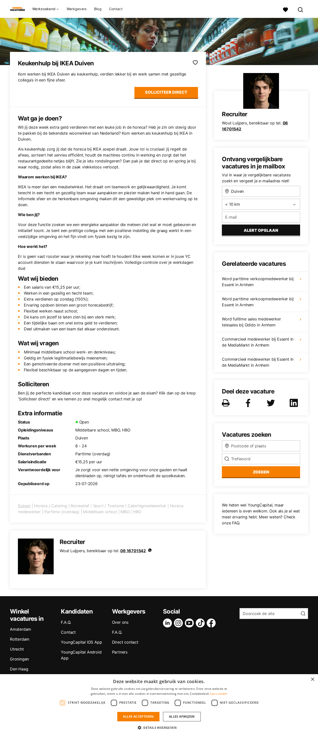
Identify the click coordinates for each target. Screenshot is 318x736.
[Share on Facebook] (248, 402)
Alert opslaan (261, 230)
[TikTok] (201, 623)
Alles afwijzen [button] (182, 716)
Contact (115, 9)
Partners (119, 652)
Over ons (120, 622)
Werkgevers (77, 9)
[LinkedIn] (168, 623)
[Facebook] (212, 623)
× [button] (312, 679)
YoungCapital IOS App (81, 642)
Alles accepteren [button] (138, 716)
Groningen (19, 659)
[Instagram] (179, 623)
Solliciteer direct (166, 92)
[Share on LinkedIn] (294, 402)
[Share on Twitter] (271, 402)
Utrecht (17, 649)
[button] (159, 727)
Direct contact (125, 642)
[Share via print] (227, 402)
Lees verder (218, 694)
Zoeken (261, 471)
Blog (98, 9)
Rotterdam (19, 639)
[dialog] (159, 705)
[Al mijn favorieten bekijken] (285, 9)
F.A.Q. (66, 622)
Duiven (24, 505)
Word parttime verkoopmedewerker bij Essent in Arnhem (257, 281)
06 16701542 (133, 550)
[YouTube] (190, 623)
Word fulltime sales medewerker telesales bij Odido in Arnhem (251, 321)
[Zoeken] (300, 9)
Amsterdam (20, 629)
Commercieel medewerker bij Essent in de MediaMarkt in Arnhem (257, 342)
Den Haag (19, 668)
